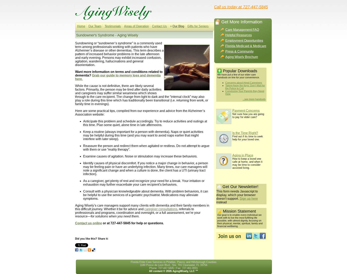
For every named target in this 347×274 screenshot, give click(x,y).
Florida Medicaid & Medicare (245, 46)
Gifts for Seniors (198, 26)
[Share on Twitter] (81, 249)
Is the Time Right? (245, 133)
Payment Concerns (246, 110)
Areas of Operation (136, 26)
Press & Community (239, 51)
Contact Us (159, 26)
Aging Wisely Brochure (241, 57)
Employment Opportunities (244, 40)
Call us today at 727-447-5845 (241, 7)
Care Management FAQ (242, 29)
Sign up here (249, 198)
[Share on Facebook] (76, 249)
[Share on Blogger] (89, 249)
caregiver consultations (160, 209)
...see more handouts (254, 99)
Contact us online (88, 223)
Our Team (94, 26)
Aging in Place (242, 155)
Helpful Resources (238, 35)
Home (81, 26)
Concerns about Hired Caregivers (243, 82)
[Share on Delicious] (93, 249)
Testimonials (113, 26)
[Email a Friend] (85, 249)
